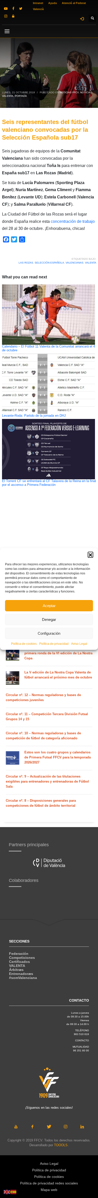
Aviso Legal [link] (79, 644)
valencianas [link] (74, 262)
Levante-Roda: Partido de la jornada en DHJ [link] (34, 415)
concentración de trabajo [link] (73, 221)
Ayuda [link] (52, 3)
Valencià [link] (38, 9)
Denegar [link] (49, 619)
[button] (90, 554)
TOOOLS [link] (61, 1145)
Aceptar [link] (49, 606)
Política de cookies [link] (24, 644)
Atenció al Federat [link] (74, 3)
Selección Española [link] (49, 262)
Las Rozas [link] (26, 262)
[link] (6, 8)
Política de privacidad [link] (54, 644)
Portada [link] (21, 96)
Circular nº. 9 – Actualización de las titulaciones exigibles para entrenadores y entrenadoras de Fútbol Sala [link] (47, 781)
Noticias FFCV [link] (69, 92)
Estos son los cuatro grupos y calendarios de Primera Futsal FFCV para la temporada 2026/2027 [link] (57, 757)
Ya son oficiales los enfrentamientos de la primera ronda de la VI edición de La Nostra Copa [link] (58, 653)
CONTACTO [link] (82, 1040)
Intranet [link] (38, 3)
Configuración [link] (49, 633)
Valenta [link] (90, 262)
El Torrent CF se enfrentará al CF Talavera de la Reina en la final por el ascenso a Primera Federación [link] (49, 483)
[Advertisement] (35, 546)
